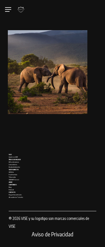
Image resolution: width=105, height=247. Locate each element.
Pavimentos (13, 174)
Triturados (12, 177)
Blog (10, 187)
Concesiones (13, 164)
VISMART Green (14, 179)
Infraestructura (14, 162)
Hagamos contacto (15, 195)
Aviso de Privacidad (52, 234)
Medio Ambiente (14, 167)
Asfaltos (11, 172)
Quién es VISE (13, 157)
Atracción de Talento (16, 197)
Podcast (11, 190)
